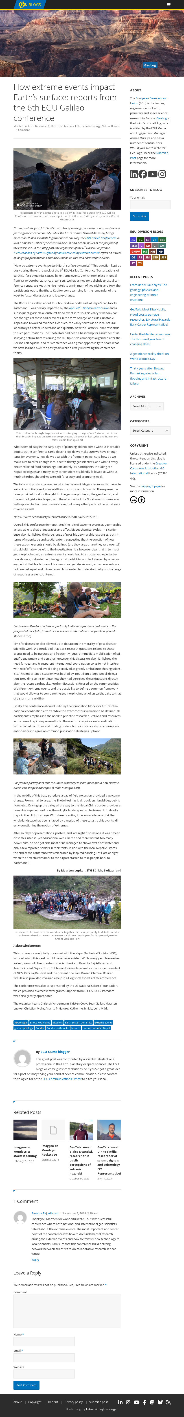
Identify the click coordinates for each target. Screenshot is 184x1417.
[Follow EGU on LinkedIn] (120, 1402)
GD (148, 246)
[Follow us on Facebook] (142, 174)
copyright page (151, 486)
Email (17, 1351)
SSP (155, 257)
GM (162, 246)
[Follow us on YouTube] (153, 174)
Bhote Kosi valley (40, 1022)
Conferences (66, 126)
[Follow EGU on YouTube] (137, 1402)
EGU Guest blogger (55, 1052)
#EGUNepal (21, 1022)
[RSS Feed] (168, 1402)
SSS (163, 257)
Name (17, 1334)
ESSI (134, 246)
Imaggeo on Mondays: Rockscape (50, 1150)
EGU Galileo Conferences (100, 238)
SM (147, 257)
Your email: (137, 197)
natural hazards (92, 1028)
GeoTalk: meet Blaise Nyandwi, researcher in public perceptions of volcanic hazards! (81, 1160)
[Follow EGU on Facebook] (144, 1402)
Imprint (53, 1402)
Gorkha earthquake (57, 1028)
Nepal (106, 1028)
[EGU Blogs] (29, 8)
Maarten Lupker (22, 126)
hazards (75, 1028)
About (17, 1402)
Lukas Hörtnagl (95, 1409)
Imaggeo (113, 1409)
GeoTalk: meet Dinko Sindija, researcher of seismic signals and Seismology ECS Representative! (109, 1160)
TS (140, 263)
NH (152, 251)
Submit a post (98, 1402)
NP (160, 251)
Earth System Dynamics (78, 1022)
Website (18, 1367)
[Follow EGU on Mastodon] (152, 1402)
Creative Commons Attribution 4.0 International (148, 468)
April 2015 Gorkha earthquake (89, 308)
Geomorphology (91, 126)
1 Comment (23, 129)
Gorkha (39, 1028)
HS (145, 251)
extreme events (103, 1022)
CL (147, 240)
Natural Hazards (111, 126)
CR (154, 240)
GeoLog (161, 118)
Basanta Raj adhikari (44, 1213)
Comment (20, 1292)
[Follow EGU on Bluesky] (160, 1402)
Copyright (35, 1402)
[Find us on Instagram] (162, 174)
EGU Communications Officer (62, 1079)
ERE (162, 240)
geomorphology (23, 1028)
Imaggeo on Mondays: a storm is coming (25, 1151)
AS (133, 240)
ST (133, 263)
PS (140, 257)
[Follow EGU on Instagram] (128, 1402)
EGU (77, 126)
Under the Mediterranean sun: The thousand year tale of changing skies (150, 339)
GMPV (135, 251)
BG (140, 240)
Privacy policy (74, 1402)
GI (154, 246)
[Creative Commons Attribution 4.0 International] (133, 502)
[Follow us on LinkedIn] (134, 174)
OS (133, 257)
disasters (58, 1022)
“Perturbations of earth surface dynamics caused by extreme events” (56, 253)
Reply (35, 1260)
